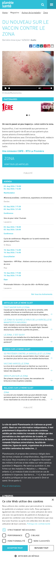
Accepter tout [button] (15, 548)
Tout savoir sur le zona (17, 307)
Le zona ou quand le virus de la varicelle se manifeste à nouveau (28, 321)
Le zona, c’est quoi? (14, 334)
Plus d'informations (11, 486)
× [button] (53, 500)
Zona (45, 12)
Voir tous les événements (41, 294)
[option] (28, 107)
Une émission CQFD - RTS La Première (23, 151)
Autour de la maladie (31, 12)
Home (5, 12)
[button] (30, 45)
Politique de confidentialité (38, 523)
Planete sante (7, 4)
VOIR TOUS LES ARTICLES (16, 164)
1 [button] (27, 115)
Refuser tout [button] (41, 548)
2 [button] (29, 115)
